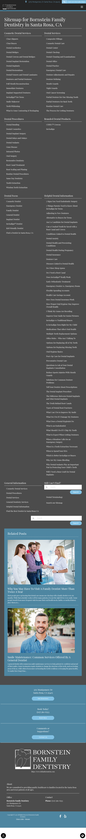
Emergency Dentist (14, 206)
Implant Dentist (13, 219)
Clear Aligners (12, 39)
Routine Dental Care (54, 106)
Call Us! (76, 2)
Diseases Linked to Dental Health (60, 263)
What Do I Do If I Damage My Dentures (62, 417)
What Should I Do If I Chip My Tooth (61, 430)
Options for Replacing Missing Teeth (61, 347)
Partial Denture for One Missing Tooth (62, 97)
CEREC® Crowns (53, 124)
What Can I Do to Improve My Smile (61, 412)
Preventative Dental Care (56, 360)
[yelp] (65, 816)
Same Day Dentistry (14, 178)
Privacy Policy (20, 819)
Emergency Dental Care (56, 70)
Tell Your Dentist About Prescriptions (61, 387)
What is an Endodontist (56, 426)
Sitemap (27, 819)
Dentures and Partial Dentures (19, 79)
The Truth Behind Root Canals (59, 403)
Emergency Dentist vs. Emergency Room (63, 286)
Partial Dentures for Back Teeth (59, 101)
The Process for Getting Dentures (60, 110)
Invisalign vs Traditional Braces (59, 320)
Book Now (43, 718)
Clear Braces (11, 43)
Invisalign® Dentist (14, 224)
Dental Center (52, 48)
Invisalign (50, 129)
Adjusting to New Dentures (57, 213)
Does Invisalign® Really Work (58, 277)
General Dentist (12, 215)
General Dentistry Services (17, 502)
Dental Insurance (53, 254)
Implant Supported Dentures (18, 92)
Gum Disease (11, 147)
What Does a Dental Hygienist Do (60, 421)
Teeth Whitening (13, 106)
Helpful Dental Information (17, 506)
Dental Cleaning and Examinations (60, 56)
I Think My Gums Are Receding (59, 311)
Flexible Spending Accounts (57, 290)
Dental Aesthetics (13, 48)
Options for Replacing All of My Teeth (61, 342)
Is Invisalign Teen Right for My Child (61, 325)
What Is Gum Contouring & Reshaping (22, 110)
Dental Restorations (14, 70)
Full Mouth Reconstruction (17, 83)
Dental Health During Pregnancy (59, 250)
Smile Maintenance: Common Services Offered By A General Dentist (39, 658)
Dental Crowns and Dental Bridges (20, 56)
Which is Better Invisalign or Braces (61, 455)
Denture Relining (53, 79)
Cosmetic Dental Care (55, 43)
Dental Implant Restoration (17, 61)
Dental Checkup (53, 52)
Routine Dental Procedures (17, 174)
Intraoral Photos (13, 151)
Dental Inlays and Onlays (16, 138)
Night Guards (52, 88)
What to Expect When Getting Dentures (62, 434)
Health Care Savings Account (58, 295)
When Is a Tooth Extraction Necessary (62, 446)
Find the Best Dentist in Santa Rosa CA (22, 511)
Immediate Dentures (15, 88)
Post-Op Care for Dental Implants (60, 356)
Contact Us (43, 737)
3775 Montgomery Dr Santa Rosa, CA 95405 (44, 2)
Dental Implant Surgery (16, 133)
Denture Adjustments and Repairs (60, 74)
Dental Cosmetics (13, 129)
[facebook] (60, 816)
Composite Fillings (54, 39)
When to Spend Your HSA (56, 451)
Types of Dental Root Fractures (59, 408)
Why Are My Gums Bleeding (57, 460)
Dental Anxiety (52, 238)
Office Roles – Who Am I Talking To (60, 338)
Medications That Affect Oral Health (61, 329)
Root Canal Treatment (15, 165)
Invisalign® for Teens (15, 97)
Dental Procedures (14, 493)
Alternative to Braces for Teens (59, 217)
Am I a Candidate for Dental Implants (62, 222)
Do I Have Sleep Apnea (55, 268)
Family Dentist (12, 210)
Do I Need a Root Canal (55, 272)
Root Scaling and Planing (16, 169)
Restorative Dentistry (15, 160)
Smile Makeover (12, 101)
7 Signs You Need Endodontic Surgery (61, 201)
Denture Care (51, 259)
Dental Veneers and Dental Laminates (21, 74)
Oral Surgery (11, 156)
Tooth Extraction (13, 183)
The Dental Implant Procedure (59, 391)
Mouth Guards (52, 83)
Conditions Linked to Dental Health (61, 234)
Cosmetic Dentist (13, 201)
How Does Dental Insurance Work (60, 299)
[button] (82, 6)
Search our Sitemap (54, 503)
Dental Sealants (12, 142)
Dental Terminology (54, 497)
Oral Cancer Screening (55, 92)
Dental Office (51, 61)
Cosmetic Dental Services (16, 488)
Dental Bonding (12, 124)
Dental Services (12, 497)
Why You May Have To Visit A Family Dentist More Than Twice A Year (41, 590)
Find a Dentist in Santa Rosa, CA (19, 233)
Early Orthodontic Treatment (58, 281)
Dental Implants (13, 66)
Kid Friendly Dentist (14, 228)
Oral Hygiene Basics (54, 351)
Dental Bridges (12, 52)
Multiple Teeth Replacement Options (61, 333)
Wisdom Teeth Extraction (16, 187)
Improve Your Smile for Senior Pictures (62, 316)
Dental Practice (52, 66)
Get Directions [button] (43, 698)
